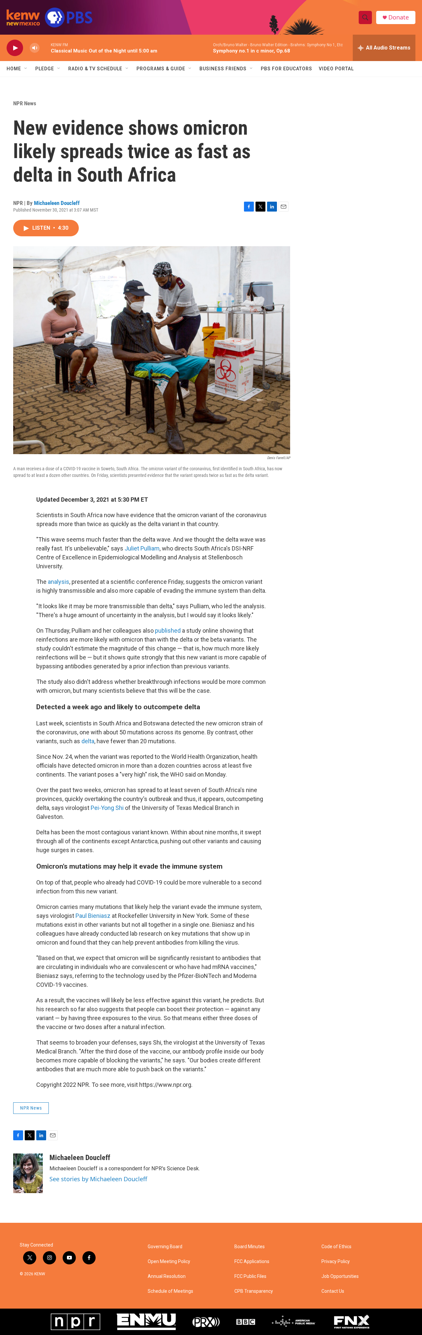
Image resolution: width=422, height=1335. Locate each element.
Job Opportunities (340, 1276)
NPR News (24, 103)
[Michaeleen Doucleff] (28, 1173)
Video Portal (336, 68)
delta (87, 741)
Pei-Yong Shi (107, 807)
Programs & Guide (160, 68)
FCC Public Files (250, 1276)
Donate (398, 17)
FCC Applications (251, 1261)
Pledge (44, 68)
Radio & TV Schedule (95, 68)
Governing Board (165, 1246)
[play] (15, 48)
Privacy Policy (335, 1261)
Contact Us (332, 1291)
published (168, 630)
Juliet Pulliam (142, 548)
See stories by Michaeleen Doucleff (98, 1179)
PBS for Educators (286, 68)
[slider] (45, 47)
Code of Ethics (336, 1246)
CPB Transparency (253, 1291)
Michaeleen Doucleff (57, 203)
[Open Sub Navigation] (26, 68)
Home (14, 68)
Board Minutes (249, 1246)
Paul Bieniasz (92, 915)
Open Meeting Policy (169, 1261)
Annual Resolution (167, 1276)
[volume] (34, 48)
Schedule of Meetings (170, 1291)
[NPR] (75, 1322)
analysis (58, 581)
